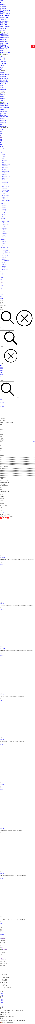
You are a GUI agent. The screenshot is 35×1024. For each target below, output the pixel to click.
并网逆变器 (3, 83)
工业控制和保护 (4, 34)
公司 (1, 135)
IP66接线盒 (3, 109)
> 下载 (1, 993)
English (1, 367)
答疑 (1, 133)
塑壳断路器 (3, 39)
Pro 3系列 (2, 58)
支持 (1, 130)
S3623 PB (2, 918)
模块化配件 (3, 19)
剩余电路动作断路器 (5, 10)
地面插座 (2, 96)
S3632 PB (2, 739)
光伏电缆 (2, 91)
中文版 (1, 369)
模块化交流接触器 (4, 15)
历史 (1, 139)
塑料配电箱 (3, 113)
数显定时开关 (3, 28)
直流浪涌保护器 (4, 78)
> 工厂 (1, 1004)
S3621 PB (2, 873)
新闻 (1, 144)
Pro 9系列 (2, 59)
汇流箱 (1, 85)
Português (2, 370)
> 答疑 (1, 995)
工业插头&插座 (4, 43)
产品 (1, 2)
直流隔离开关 (3, 80)
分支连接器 (3, 89)
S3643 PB (2, 828)
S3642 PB (2, 784)
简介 (1, 137)
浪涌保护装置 (3, 25)
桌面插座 (2, 98)
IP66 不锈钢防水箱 (4, 107)
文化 (1, 141)
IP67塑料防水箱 (4, 111)
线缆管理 (2, 94)
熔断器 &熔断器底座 (5, 26)
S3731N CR (2, 648)
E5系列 (2, 65)
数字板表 (2, 50)
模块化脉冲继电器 (4, 37)
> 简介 (1, 999)
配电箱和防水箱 (4, 104)
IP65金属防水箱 (4, 105)
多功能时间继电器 (4, 35)
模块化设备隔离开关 (5, 13)
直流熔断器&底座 (4, 74)
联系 (1, 146)
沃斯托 (2, 148)
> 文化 (1, 1002)
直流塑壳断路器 (4, 82)
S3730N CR (2, 557)
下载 (1, 131)
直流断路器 (3, 76)
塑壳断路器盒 (3, 126)
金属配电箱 (3, 115)
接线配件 (2, 56)
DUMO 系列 (3, 61)
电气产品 (2, 4)
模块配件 (2, 100)
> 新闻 (1, 1006)
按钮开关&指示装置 (5, 52)
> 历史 (1, 1001)
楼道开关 (2, 30)
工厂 (1, 143)
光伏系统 (2, 72)
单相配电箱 (3, 120)
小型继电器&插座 (4, 47)
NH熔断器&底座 (4, 41)
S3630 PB (2, 695)
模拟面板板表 (3, 48)
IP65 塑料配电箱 (4, 116)
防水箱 (1, 67)
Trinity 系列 (3, 63)
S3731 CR (2, 603)
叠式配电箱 (3, 118)
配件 (1, 69)
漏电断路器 (3, 8)
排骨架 (1, 124)
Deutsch (1, 372)
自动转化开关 (3, 23)
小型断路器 (3, 6)
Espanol (1, 374)
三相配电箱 (3, 122)
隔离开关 (2, 12)
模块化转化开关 (4, 17)
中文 (1, 365)
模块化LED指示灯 (4, 21)
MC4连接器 (3, 87)
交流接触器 (3, 45)
